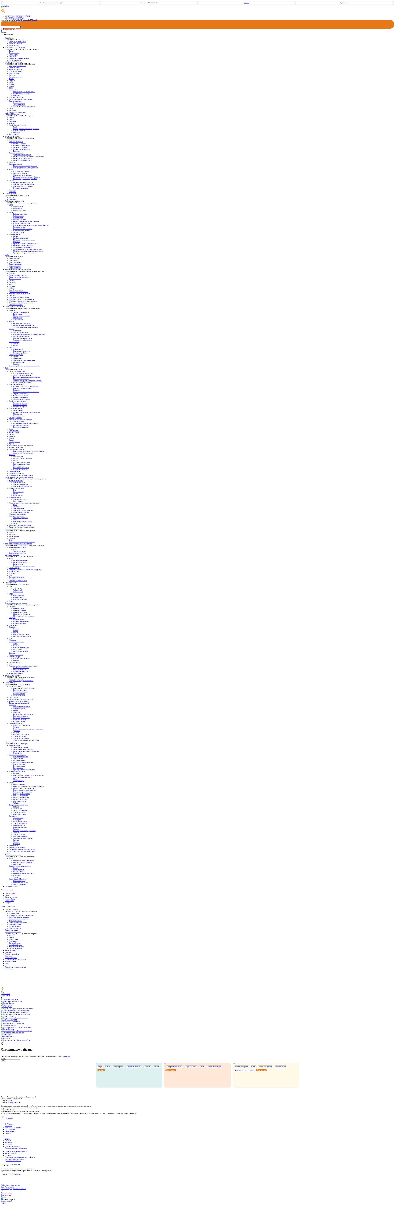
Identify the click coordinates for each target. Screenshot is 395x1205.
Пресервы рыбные (19, 219)
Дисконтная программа (13, 1161)
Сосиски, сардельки (20, 147)
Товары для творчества (21, 738)
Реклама (8, 1141)
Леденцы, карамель (20, 670)
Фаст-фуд (12, 110)
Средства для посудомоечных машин (26, 751)
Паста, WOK (239, 1070)
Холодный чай (14, 571)
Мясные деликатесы (16, 153)
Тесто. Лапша (14, 134)
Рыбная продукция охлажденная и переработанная (31, 225)
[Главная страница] (2, 1044)
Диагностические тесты (21, 464)
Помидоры (17, 331)
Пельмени (12, 190)
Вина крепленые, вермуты (22, 862)
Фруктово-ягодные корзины (19, 917)
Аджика (12, 538)
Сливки (12, 281)
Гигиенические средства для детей (21, 699)
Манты (11, 79)
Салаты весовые (19, 103)
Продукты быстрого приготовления (21, 527)
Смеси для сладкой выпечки (23, 510)
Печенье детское (19, 694)
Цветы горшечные (15, 948)
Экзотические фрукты (21, 312)
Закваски (16, 507)
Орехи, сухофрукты (16, 355)
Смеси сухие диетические (22, 388)
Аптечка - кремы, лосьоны (22, 458)
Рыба (11, 212)
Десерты (12, 286)
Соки (11, 429)
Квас (10, 575)
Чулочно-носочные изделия (23, 838)
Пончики (16, 132)
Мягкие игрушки (19, 708)
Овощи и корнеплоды (20, 332)
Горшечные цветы (19, 814)
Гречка (15, 494)
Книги (156, 1067)
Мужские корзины (15, 921)
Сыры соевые (18, 410)
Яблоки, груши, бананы (21, 316)
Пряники (16, 632)
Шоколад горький (15, 418)
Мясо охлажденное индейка (23, 186)
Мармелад (12, 640)
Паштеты (12, 162)
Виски (15, 868)
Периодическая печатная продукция (22, 849)
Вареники (12, 192)
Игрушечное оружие (20, 716)
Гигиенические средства (21, 462)
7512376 (10, 1100)
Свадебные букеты (15, 945)
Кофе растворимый (20, 599)
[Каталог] (5, 994)
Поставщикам (10, 1129)
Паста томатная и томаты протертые (22, 542)
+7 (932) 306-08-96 (14, 1102)
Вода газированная (20, 562)
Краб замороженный (20, 238)
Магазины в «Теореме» (13, 1128)
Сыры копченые (14, 266)
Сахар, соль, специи (16, 516)
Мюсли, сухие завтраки (17, 514)
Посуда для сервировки (21, 794)
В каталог (100, 1070)
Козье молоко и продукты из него (21, 475)
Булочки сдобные (19, 131)
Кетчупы (12, 534)
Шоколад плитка (19, 608)
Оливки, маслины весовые (22, 338)
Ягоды (11, 321)
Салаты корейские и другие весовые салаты (24, 366)
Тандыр (12, 123)
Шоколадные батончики (21, 614)
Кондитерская (118, 1067)
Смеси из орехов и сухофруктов (24, 360)
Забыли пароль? (6, 1201)
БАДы (15, 460)
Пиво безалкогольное (16, 579)
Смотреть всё (261, 1070)
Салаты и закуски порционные (24, 106)
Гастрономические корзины (19, 919)
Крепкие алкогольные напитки (20, 866)
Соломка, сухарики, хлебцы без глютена (27, 381)
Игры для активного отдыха (23, 714)
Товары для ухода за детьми (18, 701)
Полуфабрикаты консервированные (25, 168)
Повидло (16, 660)
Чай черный (17, 588)
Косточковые (17, 318)
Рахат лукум (17, 649)
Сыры (107, 1067)
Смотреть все (170, 1070)
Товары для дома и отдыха (18, 805)
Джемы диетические (20, 397)
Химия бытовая (14, 745)
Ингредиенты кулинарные (22, 521)
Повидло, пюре (14, 657)
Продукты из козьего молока (19, 277)
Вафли (15, 631)
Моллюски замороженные (22, 247)
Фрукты (12, 310)
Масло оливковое (19, 482)
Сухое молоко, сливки (21, 512)
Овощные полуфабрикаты (22, 340)
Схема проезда (10, 1131)
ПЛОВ (11, 84)
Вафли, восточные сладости (19, 58)
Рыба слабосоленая (20, 214)
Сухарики (12, 199)
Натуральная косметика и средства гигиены (28, 451)
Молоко (12, 273)
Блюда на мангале (15, 43)
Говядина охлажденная (21, 171)
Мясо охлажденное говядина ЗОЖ (25, 179)
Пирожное (12, 56)
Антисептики (18, 457)
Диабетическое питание (17, 401)
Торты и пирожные (16, 673)
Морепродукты (14, 234)
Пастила (16, 645)
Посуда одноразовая (20, 799)
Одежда (16, 829)
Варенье (12, 653)
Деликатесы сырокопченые (22, 158)
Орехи (15, 356)
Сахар (15, 519)
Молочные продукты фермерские (21, 303)
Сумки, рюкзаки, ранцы (21, 725)
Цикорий (16, 390)
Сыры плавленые (15, 268)
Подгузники (13, 697)
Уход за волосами (19, 764)
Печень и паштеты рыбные (22, 229)
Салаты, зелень (14, 442)
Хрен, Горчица (14, 536)
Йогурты (12, 282)
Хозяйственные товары (17, 771)
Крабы (15, 236)
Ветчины (16, 151)
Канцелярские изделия (21, 734)
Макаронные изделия (20, 499)
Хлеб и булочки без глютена (23, 373)
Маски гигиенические (21, 468)
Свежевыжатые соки (16, 473)
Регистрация (9, 1187)
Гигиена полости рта (20, 757)
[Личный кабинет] (5, 996)
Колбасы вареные (19, 143)
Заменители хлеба (19, 551)
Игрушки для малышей (21, 718)
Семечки (16, 364)
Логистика (8, 1144)
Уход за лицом (18, 768)
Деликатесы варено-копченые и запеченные (28, 156)
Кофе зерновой (18, 595)
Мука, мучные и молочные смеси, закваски (24, 503)
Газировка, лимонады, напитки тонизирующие (25, 569)
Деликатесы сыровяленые (22, 155)
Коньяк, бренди (18, 871)
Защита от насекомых (20, 810)
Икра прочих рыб (19, 210)
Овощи (11, 329)
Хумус (11, 444)
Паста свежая (18, 501)
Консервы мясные (15, 164)
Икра (11, 205)
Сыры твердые (14, 258)
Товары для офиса (19, 736)
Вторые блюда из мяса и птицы (24, 92)
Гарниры (16, 95)
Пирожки (12, 121)
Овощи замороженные (21, 336)
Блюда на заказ (14, 68)
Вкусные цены (14, 73)
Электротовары (18, 781)
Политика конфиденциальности (16, 1151)
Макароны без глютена (21, 379)
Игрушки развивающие (21, 707)
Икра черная (17, 208)
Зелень (15, 345)
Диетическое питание (16, 384)
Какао (11, 601)
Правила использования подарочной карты (20, 1157)
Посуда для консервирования (23, 788)
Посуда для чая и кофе (21, 797)
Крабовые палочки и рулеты (23, 245)
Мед (10, 664)
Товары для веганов (16, 447)
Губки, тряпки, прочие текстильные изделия (28, 775)
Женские (16, 842)
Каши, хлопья (18, 495)
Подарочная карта (214, 1067)
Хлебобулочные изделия (17, 125)
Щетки (15, 779)
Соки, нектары (14, 568)
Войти (3, 1185)
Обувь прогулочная (20, 827)
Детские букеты (14, 943)
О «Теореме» (9, 1124)
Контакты (8, 1126)
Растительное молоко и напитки (20, 419)
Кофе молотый (18, 597)
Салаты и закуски (15, 101)
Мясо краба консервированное (24, 240)
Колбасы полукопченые (21, 145)
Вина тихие (17, 864)
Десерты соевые (18, 416)
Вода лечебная (14, 431)
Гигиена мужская (19, 760)
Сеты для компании (16, 77)
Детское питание (15, 686)
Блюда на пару (14, 45)
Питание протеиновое (21, 425)
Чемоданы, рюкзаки (20, 836)
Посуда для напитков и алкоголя (24, 790)
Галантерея (13, 816)
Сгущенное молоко (16, 305)
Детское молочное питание (18, 292)
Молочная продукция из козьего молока (23, 301)
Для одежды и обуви (20, 821)
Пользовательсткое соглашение (16, 1148)
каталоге (67, 1056)
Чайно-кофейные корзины (18, 922)
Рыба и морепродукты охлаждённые (26, 221)
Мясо (11, 169)
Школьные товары (15, 723)
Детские (16, 840)
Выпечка (12, 627)
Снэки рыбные (18, 232)
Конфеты (12, 618)
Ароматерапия (18, 818)
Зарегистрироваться (13, 1185)
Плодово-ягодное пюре (21, 658)
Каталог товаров (11, 1153)
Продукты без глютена (17, 371)
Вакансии (8, 1142)
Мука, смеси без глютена (22, 375)
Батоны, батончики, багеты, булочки (26, 129)
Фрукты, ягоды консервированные (25, 327)
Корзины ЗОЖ (14, 913)
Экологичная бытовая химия (23, 453)
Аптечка (12, 455)
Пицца (11, 118)
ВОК (11, 88)
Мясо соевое (17, 414)
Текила (15, 877)
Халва (15, 644)
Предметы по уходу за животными (21, 681)
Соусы (11, 532)
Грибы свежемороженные (22, 351)
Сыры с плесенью (15, 264)
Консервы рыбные (19, 227)
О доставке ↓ (344, 3)
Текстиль (16, 833)
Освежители (17, 753)
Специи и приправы (20, 518)
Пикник (16, 807)
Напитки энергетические (18, 581)
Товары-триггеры (19, 834)
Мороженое (13, 625)
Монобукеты (13, 939)
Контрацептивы (18, 466)
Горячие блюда (280, 1067)
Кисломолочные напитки (18, 275)
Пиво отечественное (20, 883)
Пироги (12, 119)
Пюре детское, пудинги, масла (23, 688)
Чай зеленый (17, 590)
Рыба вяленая (18, 218)
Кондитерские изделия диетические (25, 386)
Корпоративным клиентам (14, 1159)
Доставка (8, 1155)
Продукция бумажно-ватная (23, 762)
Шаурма (12, 80)
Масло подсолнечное (20, 484)
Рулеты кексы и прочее (21, 634)
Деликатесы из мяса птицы (22, 160)
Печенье (16, 629)
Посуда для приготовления (22, 792)
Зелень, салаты (14, 342)
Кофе (11, 594)
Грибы (11, 347)
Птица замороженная (20, 188)
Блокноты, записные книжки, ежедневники (28, 729)
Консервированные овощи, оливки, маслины (29, 334)
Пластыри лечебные (20, 469)
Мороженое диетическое (21, 399)
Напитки (12, 75)
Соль (15, 523)
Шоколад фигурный (20, 612)
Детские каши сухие (20, 692)
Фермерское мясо (15, 140)
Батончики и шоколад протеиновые (25, 423)
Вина (11, 858)
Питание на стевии (20, 405)
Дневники (16, 731)
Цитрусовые (17, 314)
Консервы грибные (20, 353)
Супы (11, 108)
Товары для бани (19, 812)
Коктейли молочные (16, 290)
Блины (11, 86)
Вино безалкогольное (16, 577)
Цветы (11, 937)
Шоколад (12, 607)
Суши (11, 82)
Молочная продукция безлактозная (21, 299)
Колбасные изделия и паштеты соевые (26, 412)
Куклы (15, 710)
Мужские (16, 844)
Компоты (12, 573)
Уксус (11, 540)
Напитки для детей (20, 690)
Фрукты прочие (18, 319)
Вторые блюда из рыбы (21, 93)
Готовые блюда (14, 471)
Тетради (16, 727)
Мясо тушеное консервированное (25, 166)
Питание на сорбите (20, 406)
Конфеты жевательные (21, 668)
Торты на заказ (14, 53)
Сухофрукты (17, 358)
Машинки (16, 712)
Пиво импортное (19, 881)
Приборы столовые (20, 801)
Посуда (11, 783)
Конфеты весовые (19, 623)
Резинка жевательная (20, 671)
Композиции (13, 941)
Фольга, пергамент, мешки (22, 777)
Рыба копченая (18, 216)
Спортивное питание (16, 421)
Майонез (12, 288)
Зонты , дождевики (20, 823)
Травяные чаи (14, 432)
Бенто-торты (13, 55)
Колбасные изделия (16, 142)
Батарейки (16, 773)
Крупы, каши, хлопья (16, 488)
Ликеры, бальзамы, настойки (23, 873)
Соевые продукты (15, 408)
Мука (15, 505)
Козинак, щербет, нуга (21, 647)
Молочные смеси (19, 695)
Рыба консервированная (21, 231)
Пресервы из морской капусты (24, 253)
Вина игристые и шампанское (23, 860)
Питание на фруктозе (20, 403)
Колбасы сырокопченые (21, 149)
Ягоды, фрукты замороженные (24, 325)
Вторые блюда (14, 90)
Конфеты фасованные (20, 621)
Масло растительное (16, 481)
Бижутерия (17, 820)
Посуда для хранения (20, 795)
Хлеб (15, 127)
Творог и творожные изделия (19, 294)
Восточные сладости (16, 642)
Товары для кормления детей (19, 703)
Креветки (16, 242)
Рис (14, 490)
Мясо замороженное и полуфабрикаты (26, 177)
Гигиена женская (19, 766)
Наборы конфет (18, 620)
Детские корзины (15, 926)
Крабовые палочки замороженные (25, 243)
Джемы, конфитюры (16, 655)
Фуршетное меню (15, 71)
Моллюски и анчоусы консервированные (27, 249)
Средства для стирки (20, 747)
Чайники (16, 803)
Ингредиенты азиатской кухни (20, 525)
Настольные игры (19, 720)
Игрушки (12, 705)
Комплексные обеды (16, 97)
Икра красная (18, 206)
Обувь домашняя (19, 825)
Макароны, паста (15, 497)
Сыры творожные (15, 262)
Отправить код (6, 1195)
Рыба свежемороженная (21, 223)
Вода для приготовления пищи (24, 566)
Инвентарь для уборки (17, 847)
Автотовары (13, 845)
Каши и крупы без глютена (22, 382)
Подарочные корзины (174, 1067)
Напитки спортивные (20, 427)
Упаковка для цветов (16, 947)
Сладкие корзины (15, 924)
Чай (10, 586)
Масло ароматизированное (22, 486)
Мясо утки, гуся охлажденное (23, 184)
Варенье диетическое (20, 395)
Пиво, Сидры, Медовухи (17, 879)
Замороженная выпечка (17, 553)
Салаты (15, 344)
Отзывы (246, 3)
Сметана (12, 295)
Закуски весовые (19, 105)
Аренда (7, 1139)
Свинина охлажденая (20, 173)
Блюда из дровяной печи (17, 42)
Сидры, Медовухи (19, 884)
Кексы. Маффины (15, 60)
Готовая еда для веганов (17, 112)
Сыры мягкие (14, 260)
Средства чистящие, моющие (23, 749)
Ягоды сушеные (18, 362)
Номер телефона (6, 1189)
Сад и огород (17, 808)
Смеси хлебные (18, 508)
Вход (2, 1187)
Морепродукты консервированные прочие (28, 251)
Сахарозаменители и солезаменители (26, 392)
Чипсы (11, 197)
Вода (11, 558)
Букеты (11, 935)
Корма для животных (16, 679)
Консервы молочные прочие (19, 297)
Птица (11, 181)
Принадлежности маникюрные (24, 770)
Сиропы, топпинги (16, 662)
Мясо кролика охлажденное (23, 175)
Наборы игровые (19, 721)
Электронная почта (19, 1189)
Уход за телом (18, 758)
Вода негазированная (20, 560)
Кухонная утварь (19, 784)
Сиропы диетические (20, 394)
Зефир (11, 638)
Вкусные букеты (15, 928)
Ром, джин (17, 875)
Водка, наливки (18, 870)
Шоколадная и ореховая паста (23, 616)
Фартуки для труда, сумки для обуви (26, 740)
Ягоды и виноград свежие (22, 323)
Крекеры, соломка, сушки (22, 636)
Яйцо (11, 284)
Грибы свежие (18, 349)
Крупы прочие (18, 492)
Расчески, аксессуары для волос (24, 831)
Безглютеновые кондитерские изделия (26, 377)
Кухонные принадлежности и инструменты (28, 786)
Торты (11, 51)
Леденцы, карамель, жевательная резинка (23, 666)
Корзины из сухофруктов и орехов (21, 915)
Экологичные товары (16, 449)
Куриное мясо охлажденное (23, 182)
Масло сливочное (15, 279)
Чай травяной (18, 592)
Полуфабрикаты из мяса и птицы (20, 99)
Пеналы (16, 732)
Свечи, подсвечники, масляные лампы (22, 851)
